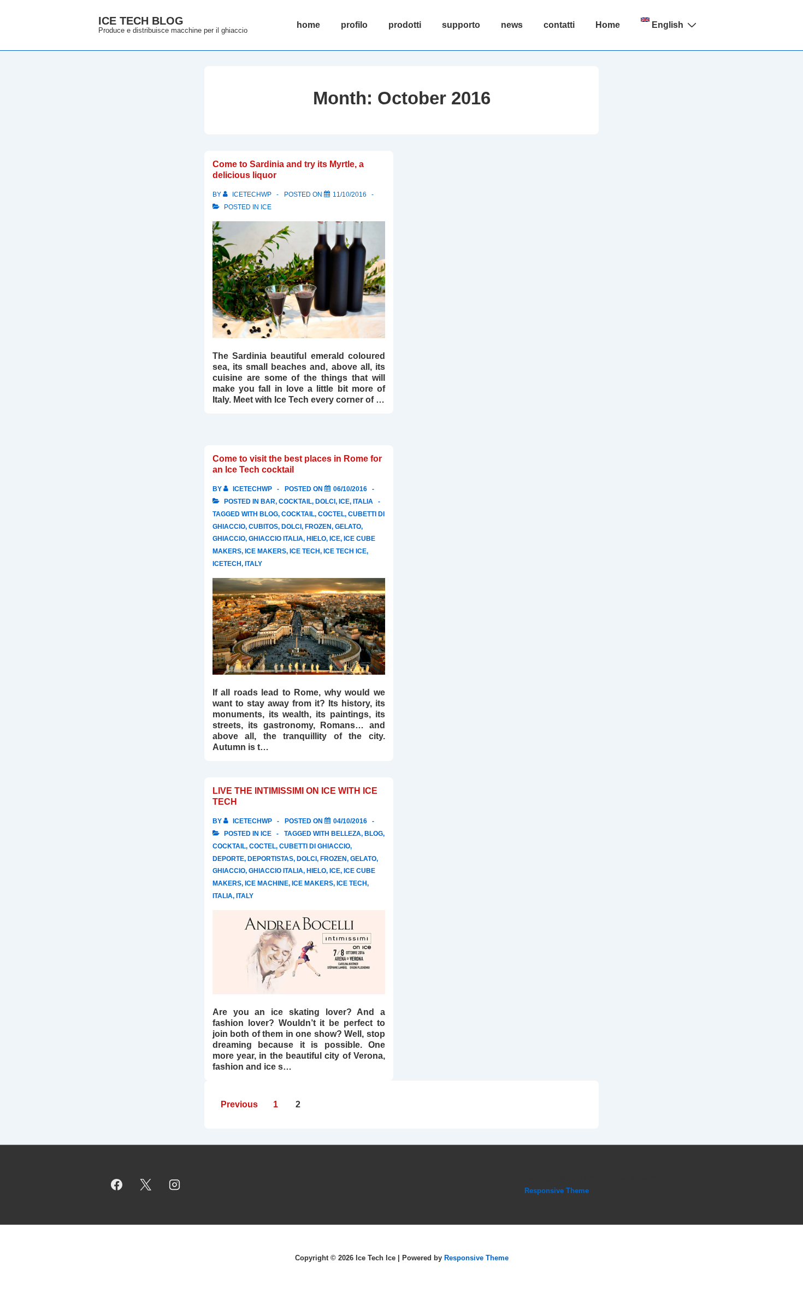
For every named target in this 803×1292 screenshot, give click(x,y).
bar (268, 501)
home (308, 25)
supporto (461, 25)
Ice (334, 538)
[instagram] (174, 1184)
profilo (354, 25)
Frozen (318, 526)
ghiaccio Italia (276, 538)
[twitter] (145, 1184)
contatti (559, 25)
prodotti (404, 25)
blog (268, 514)
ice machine (266, 883)
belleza (346, 833)
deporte (228, 859)
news (512, 25)
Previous (239, 1104)
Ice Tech (305, 551)
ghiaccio (228, 538)
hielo (316, 538)
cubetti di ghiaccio (314, 846)
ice (266, 207)
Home (607, 25)
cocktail (295, 501)
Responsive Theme (556, 1191)
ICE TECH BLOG (141, 21)
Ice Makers (265, 551)
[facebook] (117, 1184)
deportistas (270, 859)
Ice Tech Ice (345, 551)
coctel (331, 514)
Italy (253, 564)
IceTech (226, 564)
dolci (325, 501)
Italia (363, 501)
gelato (348, 526)
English (666, 25)
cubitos (263, 526)
